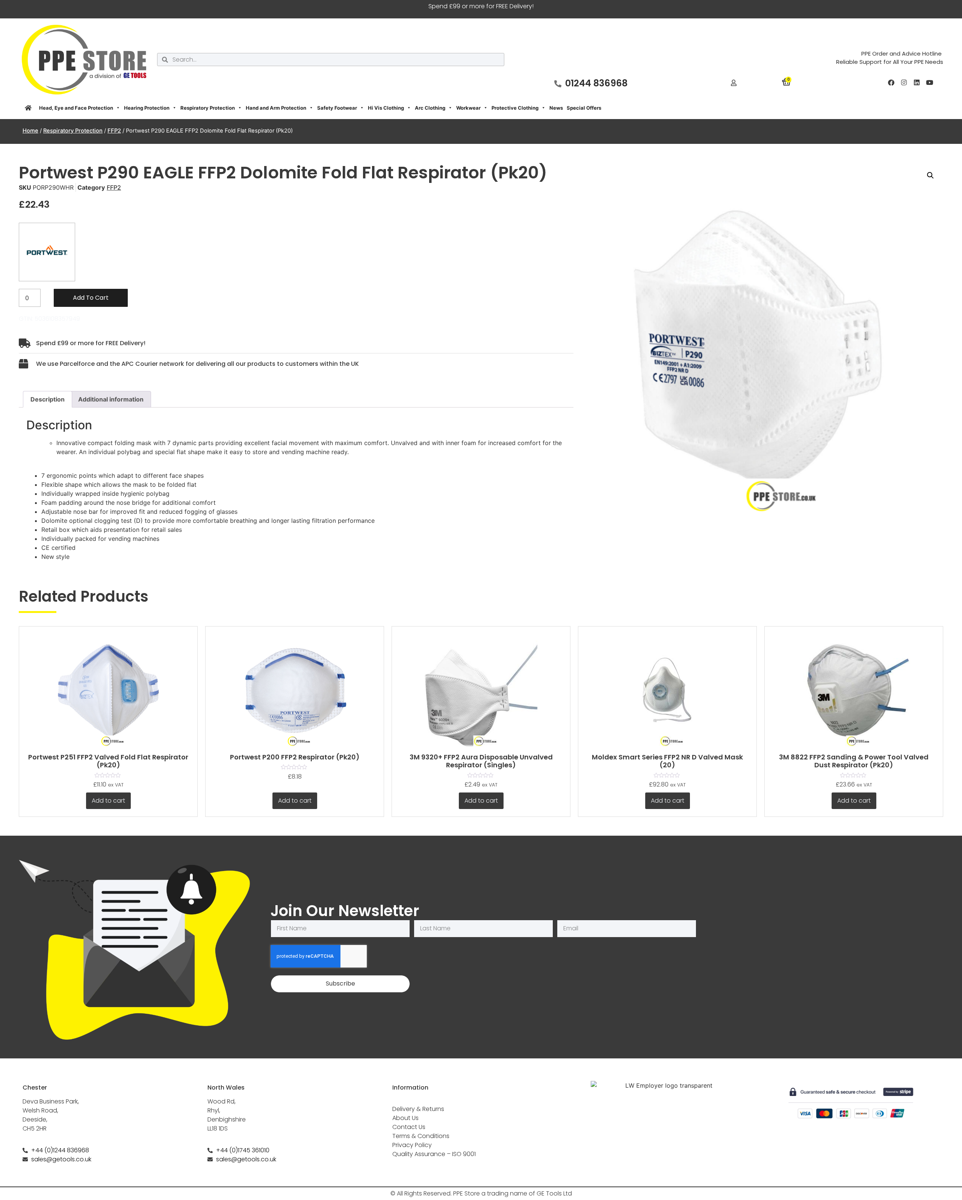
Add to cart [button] (108, 800)
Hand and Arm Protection (276, 108)
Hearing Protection (146, 108)
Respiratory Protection (207, 108)
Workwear (468, 108)
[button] (930, 175)
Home (30, 130)
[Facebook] (891, 82)
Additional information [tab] (111, 399)
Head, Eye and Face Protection (76, 108)
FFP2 (114, 130)
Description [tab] (47, 399)
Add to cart (91, 297)
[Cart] (786, 81)
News (556, 108)
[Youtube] (929, 82)
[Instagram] (903, 82)
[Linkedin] (916, 82)
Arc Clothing (430, 108)
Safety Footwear (337, 108)
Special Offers (584, 108)
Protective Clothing (515, 108)
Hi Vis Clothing (386, 108)
